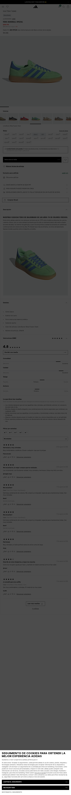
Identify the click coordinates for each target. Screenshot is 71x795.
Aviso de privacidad (40, 773)
